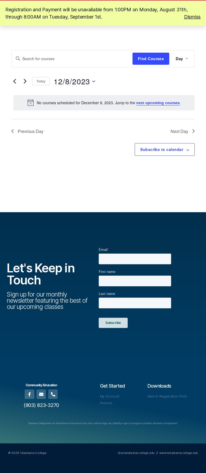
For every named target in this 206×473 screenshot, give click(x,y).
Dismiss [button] (192, 17)
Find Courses (151, 58)
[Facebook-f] (29, 394)
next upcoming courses (158, 102)
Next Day (179, 131)
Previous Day (30, 131)
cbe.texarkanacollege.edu (136, 453)
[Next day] (25, 81)
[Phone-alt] (53, 394)
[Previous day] (14, 81)
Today (40, 81)
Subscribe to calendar (161, 149)
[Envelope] (41, 394)
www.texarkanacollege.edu (178, 453)
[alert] (104, 102)
